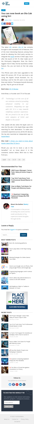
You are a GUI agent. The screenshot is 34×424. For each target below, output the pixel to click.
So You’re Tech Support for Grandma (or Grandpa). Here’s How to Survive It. (20, 333)
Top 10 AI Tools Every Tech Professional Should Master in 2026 (21, 180)
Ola (19, 159)
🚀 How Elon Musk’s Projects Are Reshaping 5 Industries (18, 351)
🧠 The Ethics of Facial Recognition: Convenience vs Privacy (19, 368)
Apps (3, 10)
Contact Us (15, 419)
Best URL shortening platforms (18, 243)
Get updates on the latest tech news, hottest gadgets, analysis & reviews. (17, 398)
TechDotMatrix (19, 416)
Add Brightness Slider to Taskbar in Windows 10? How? (19, 287)
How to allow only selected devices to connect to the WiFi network (20, 278)
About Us (6, 419)
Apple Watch (5, 136)
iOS (10, 47)
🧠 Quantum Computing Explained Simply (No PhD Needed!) (20, 196)
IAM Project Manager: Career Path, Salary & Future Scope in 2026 (21, 172)
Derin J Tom (8, 20)
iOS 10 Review (13, 89)
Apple (12, 57)
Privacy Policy (25, 419)
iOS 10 (20, 47)
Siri (2, 68)
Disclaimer (17, 421)
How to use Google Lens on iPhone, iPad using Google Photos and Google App (21, 267)
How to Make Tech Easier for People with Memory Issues (21, 187)
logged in (13, 230)
